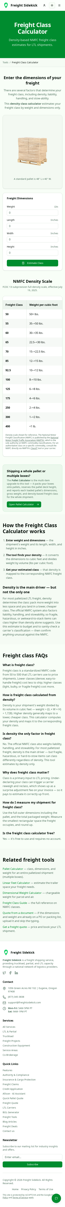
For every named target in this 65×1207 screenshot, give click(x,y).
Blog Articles (10, 1121)
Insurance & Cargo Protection (19, 1079)
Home (15, 1189)
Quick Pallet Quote (13, 1098)
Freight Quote (10, 1103)
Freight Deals (10, 1126)
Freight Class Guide (15, 903)
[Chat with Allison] (56, 1198)
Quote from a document (18, 913)
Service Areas (10, 1050)
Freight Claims (11, 1084)
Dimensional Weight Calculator (22, 893)
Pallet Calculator (13, 869)
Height (10, 247)
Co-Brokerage (10, 1054)
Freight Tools (10, 1117)
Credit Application (13, 1088)
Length (11, 220)
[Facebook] (10, 972)
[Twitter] (4, 972)
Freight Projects (11, 1040)
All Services (9, 1026)
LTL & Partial (9, 1031)
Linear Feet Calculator (16, 883)
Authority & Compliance (16, 1074)
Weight (11, 206)
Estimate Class (35, 263)
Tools (5, 62)
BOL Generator (11, 1112)
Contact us (8, 1131)
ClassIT (34, 448)
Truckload (8, 1036)
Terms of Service (20, 1197)
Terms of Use (46, 1189)
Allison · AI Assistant (14, 1093)
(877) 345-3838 (16, 996)
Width (10, 233)
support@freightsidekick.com (24, 1002)
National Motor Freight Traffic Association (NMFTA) (32, 439)
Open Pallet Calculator (21, 504)
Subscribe (32, 1164)
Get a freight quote (15, 927)
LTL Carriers (9, 1107)
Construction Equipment (16, 1045)
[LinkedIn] (16, 972)
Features (7, 1070)
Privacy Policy (28, 1189)
